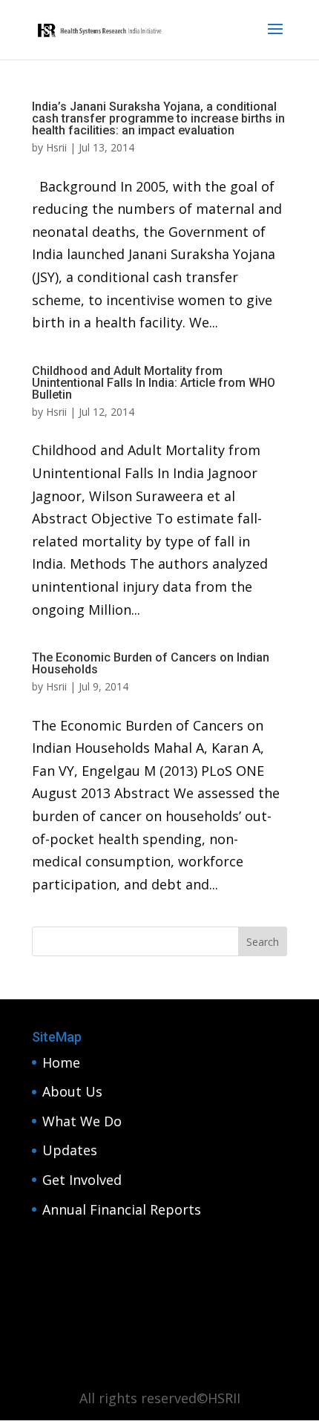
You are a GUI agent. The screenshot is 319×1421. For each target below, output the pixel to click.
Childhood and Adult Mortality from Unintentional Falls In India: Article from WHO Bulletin (153, 383)
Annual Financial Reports (121, 1209)
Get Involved (82, 1180)
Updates (69, 1150)
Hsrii (56, 147)
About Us (72, 1091)
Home (61, 1062)
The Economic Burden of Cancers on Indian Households (150, 663)
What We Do (82, 1121)
